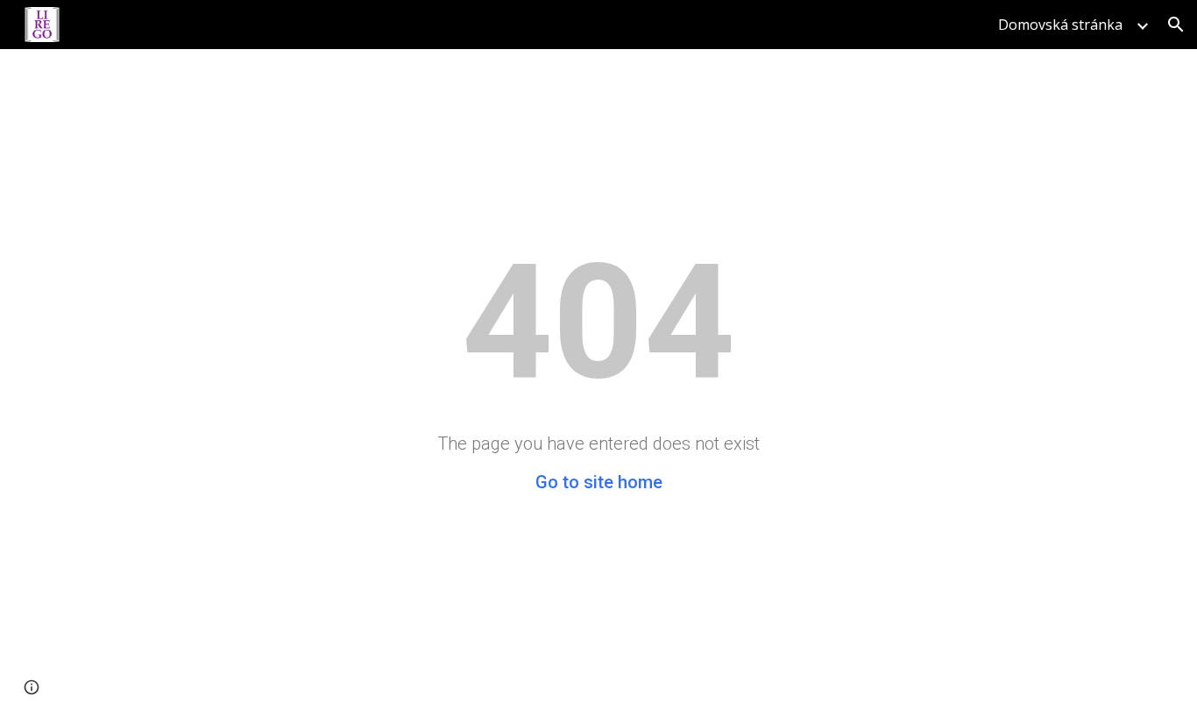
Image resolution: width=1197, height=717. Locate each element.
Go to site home (598, 482)
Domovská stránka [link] (1060, 24)
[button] (1176, 25)
